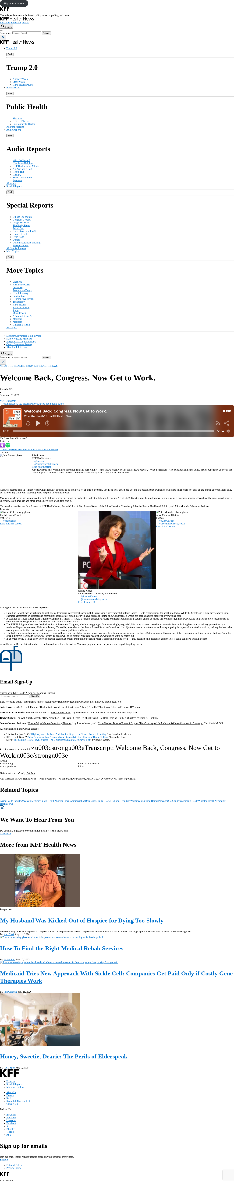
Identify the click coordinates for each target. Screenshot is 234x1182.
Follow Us (16, 22)
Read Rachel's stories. (11, 523)
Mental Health (20, 313)
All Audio (11, 183)
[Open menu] (1, 30)
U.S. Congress (174, 801)
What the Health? (21, 160)
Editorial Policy (14, 1165)
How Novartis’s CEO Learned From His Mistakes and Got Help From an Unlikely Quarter (89, 718)
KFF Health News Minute (26, 166)
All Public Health (15, 126)
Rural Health (19, 304)
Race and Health (21, 307)
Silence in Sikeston (22, 177)
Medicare (17, 319)
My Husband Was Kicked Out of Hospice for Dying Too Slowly (81, 920)
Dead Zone (18, 237)
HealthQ (17, 174)
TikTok (10, 1131)
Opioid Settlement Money (19, 344)
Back (10, 54)
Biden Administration (74, 801)
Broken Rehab (20, 234)
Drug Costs (90, 801)
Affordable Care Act (23, 316)
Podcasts (162, 801)
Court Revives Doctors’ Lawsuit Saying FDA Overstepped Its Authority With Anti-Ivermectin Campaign (150, 723)
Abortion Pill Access (16, 347)
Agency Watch (20, 79)
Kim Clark (9, 934)
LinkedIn (11, 1120)
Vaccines (17, 118)
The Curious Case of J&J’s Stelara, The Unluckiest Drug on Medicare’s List (52, 739)
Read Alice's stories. (166, 526)
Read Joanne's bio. (87, 602)
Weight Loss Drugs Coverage (21, 341)
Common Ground (22, 219)
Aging (16, 310)
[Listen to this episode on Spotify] (7, 446)
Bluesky (10, 1129)
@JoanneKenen (89, 596)
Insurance (17, 287)
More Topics (12, 251)
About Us (11, 1092)
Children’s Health (21, 324)
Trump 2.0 (11, 48)
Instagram (11, 1114)
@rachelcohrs (9, 520)
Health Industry (20, 293)
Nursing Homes (150, 801)
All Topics (11, 327)
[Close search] (3, 37)
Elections (17, 281)
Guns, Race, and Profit (24, 231)
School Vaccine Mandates (19, 338)
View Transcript (8, 400)
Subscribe (5, 22)
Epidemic (17, 180)
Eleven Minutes (20, 245)
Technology (19, 301)
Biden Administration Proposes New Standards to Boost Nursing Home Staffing (67, 737)
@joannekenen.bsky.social (94, 599)
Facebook (11, 1123)
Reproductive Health (23, 299)
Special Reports (14, 186)
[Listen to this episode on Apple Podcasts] (2, 446)
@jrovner (39, 461)
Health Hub (19, 171)
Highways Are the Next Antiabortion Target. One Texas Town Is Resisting (68, 734)
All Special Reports (16, 248)
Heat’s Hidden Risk (60, 712)
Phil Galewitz (10, 991)
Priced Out (18, 228)
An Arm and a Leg (22, 169)
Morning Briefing (15, 1087)
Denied (16, 239)
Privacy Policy (13, 1168)
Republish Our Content (18, 1101)
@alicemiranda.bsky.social (172, 523)
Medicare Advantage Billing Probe (23, 335)
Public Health (13, 87)
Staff (8, 1098)
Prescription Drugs (22, 290)
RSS (8, 1134)
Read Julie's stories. (41, 466)
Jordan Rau (9, 959)
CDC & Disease (21, 121)
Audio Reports (13, 129)
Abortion (59, 801)
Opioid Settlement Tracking (26, 242)
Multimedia (136, 801)
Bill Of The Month (22, 216)
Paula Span (9, 1067)
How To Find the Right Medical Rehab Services (61, 948)
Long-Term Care (122, 801)
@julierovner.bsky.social (46, 464)
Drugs (99, 801)
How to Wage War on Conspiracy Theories (49, 723)
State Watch (19, 81)
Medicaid (17, 321)
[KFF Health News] (17, 19)
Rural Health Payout (23, 84)
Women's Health (190, 801)
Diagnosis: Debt (21, 222)
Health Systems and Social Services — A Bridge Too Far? (69, 707)
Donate (25, 22)
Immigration (19, 296)
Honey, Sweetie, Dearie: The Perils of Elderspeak (63, 1056)
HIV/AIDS (108, 801)
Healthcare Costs (21, 284)
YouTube (11, 1117)
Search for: (6, 33)
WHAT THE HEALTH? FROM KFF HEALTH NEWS (29, 365)
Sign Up (35, 696)
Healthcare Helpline (23, 163)
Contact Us (5, 833)
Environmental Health (24, 124)
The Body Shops (21, 225)
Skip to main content (14, 3)
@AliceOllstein (166, 520)
